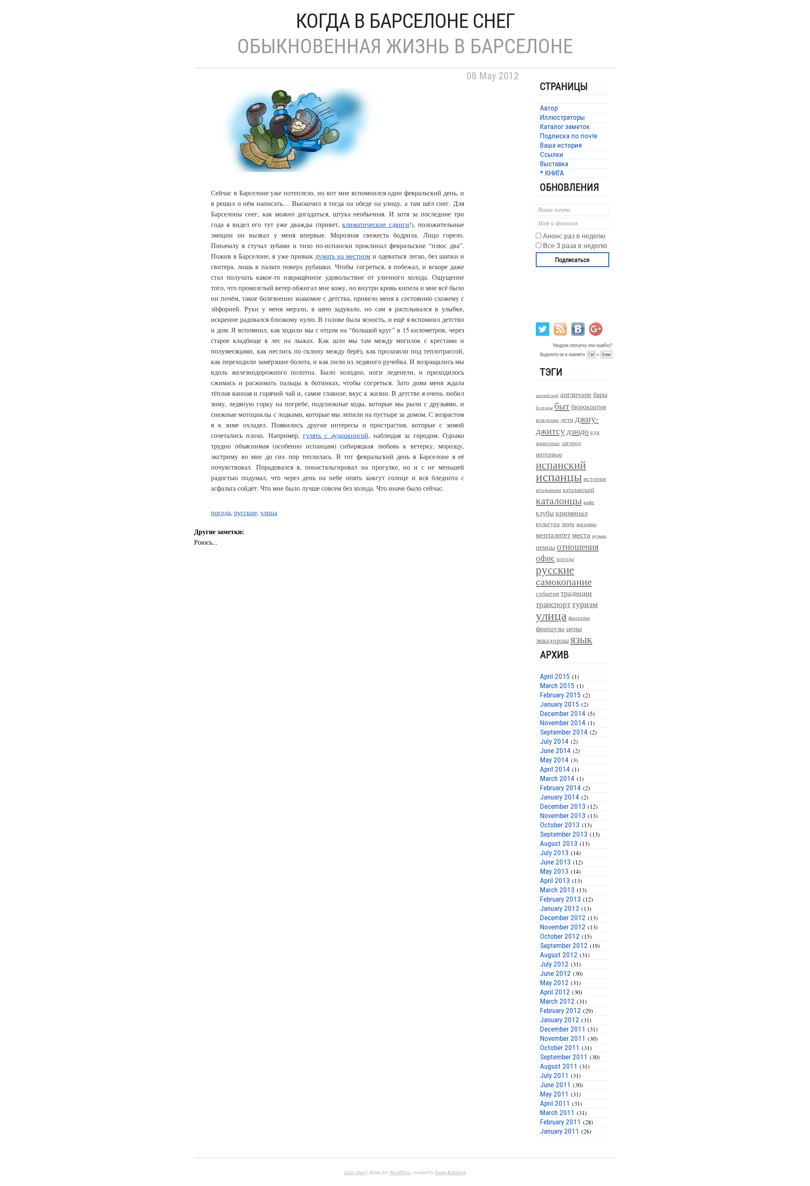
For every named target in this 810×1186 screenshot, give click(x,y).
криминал (572, 513)
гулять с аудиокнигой (335, 435)
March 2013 (557, 890)
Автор (549, 108)
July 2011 (554, 1075)
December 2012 (563, 917)
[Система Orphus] (575, 357)
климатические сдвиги (375, 224)
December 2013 (563, 806)
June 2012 (555, 973)
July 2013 (554, 852)
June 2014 (555, 750)
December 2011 (563, 1029)
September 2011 (564, 1057)
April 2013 (555, 880)
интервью (549, 454)
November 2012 (563, 927)
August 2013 (559, 843)
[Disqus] (358, 697)
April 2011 (555, 1103)
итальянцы (548, 490)
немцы (545, 547)
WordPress (400, 1172)
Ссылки (551, 154)
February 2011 (560, 1122)
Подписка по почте (568, 136)
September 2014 (564, 732)
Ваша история (561, 145)
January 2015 (559, 704)
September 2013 (564, 834)
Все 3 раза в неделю (575, 245)
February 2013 (560, 899)
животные (548, 443)
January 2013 (559, 908)
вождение (547, 420)
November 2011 (563, 1038)
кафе (588, 502)
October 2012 (560, 936)
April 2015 (555, 676)
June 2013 (555, 862)
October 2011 (560, 1047)
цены (574, 628)
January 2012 (559, 1020)
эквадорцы (552, 640)
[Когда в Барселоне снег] (299, 182)
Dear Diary (356, 1172)
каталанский (578, 490)
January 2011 (559, 1131)
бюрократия (588, 406)
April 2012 (555, 992)
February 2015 (560, 695)
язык (581, 639)
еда (594, 431)
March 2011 (557, 1112)
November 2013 (563, 815)
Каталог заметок (565, 126)
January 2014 (559, 797)
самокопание (564, 581)
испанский (561, 464)
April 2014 (555, 769)
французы (550, 628)
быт (562, 406)
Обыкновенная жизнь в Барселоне (405, 46)
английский (547, 395)
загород (571, 443)
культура (548, 523)
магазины (586, 524)
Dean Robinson (450, 1172)
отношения (578, 546)
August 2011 (559, 1066)
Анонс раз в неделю (574, 236)
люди (568, 524)
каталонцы (559, 500)
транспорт (553, 604)
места (581, 535)
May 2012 (554, 982)
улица (268, 512)
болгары (544, 408)
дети (567, 419)
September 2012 (564, 945)
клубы (545, 512)
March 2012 (557, 1001)
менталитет (553, 535)
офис (545, 558)
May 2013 (554, 871)
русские (245, 512)
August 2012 (559, 955)
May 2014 (554, 760)
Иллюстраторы (562, 117)
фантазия (579, 617)
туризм (585, 604)
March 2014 (557, 778)
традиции (576, 593)
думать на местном (342, 255)
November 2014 (563, 723)
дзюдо (578, 431)
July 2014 (554, 741)
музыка (599, 536)
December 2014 (563, 713)
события (547, 593)
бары (600, 394)
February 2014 (560, 787)
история (594, 479)
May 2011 (554, 1094)
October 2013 (560, 825)
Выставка (554, 163)
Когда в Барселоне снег (405, 21)
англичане (575, 394)
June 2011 (555, 1085)
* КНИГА (552, 173)
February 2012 (560, 1010)
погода (221, 512)
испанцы (559, 476)
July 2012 (554, 964)
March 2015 (557, 685)
